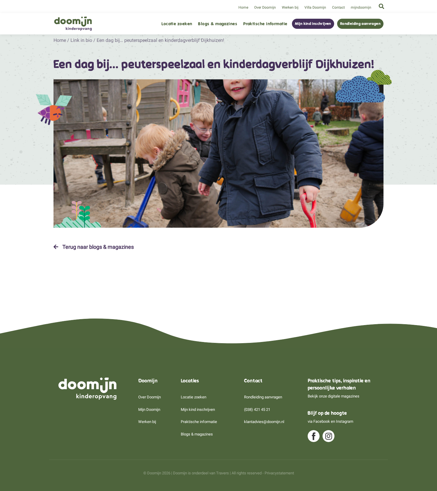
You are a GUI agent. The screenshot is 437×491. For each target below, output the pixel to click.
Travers (222, 473)
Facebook (321, 421)
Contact (338, 7)
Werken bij (290, 7)
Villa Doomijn (315, 7)
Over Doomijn (265, 7)
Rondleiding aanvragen (360, 23)
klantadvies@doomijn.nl (264, 421)
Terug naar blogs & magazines (97, 247)
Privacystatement (279, 473)
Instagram (344, 421)
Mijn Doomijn (149, 409)
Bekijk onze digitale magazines (333, 396)
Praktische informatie (265, 24)
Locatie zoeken (176, 24)
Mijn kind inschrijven (313, 23)
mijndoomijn (361, 7)
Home (243, 7)
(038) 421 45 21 (257, 409)
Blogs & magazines (217, 24)
